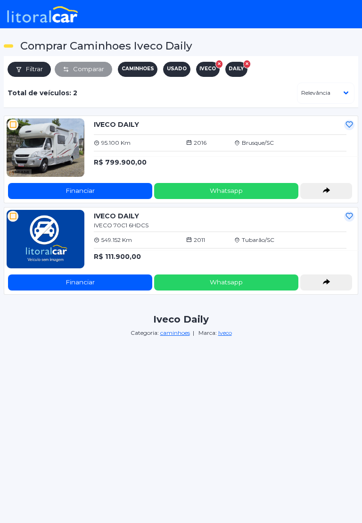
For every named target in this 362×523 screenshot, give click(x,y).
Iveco (225, 332)
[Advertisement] (181, 403)
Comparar (88, 69)
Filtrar (34, 69)
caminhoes (175, 332)
